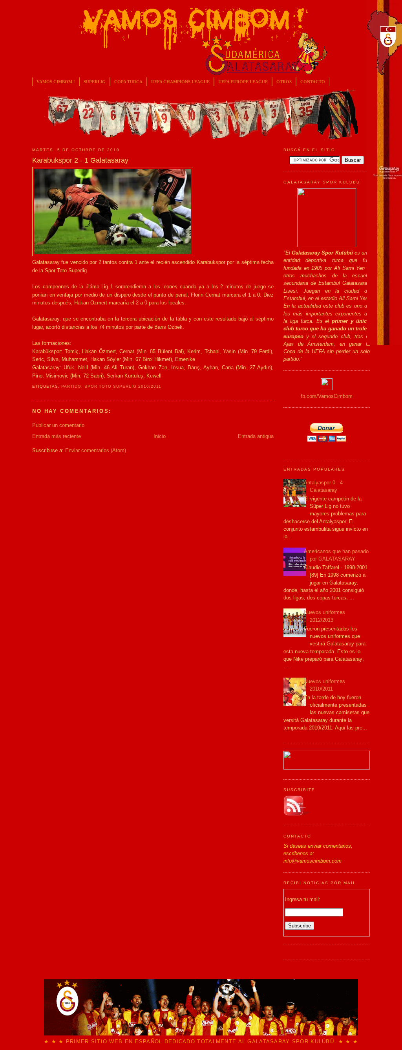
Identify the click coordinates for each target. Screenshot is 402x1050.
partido (71, 386)
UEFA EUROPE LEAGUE (243, 81)
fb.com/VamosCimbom (327, 396)
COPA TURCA (128, 81)
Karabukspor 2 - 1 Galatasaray (80, 160)
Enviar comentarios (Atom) (95, 450)
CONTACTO (312, 81)
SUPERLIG (95, 81)
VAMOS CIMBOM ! (56, 81)
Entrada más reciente (56, 436)
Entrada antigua (256, 436)
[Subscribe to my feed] (296, 814)
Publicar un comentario (58, 425)
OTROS (284, 81)
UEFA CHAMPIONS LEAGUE (180, 81)
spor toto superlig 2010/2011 (122, 386)
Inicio (159, 436)
